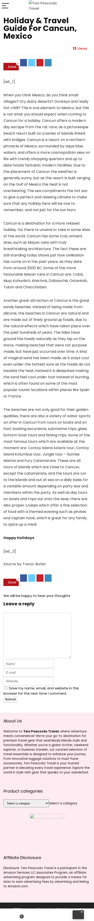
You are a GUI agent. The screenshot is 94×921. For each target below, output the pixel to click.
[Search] (86, 6)
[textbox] (63, 803)
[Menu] (5, 6)
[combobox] (63, 803)
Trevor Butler (34, 564)
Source (9, 564)
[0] (78, 914)
